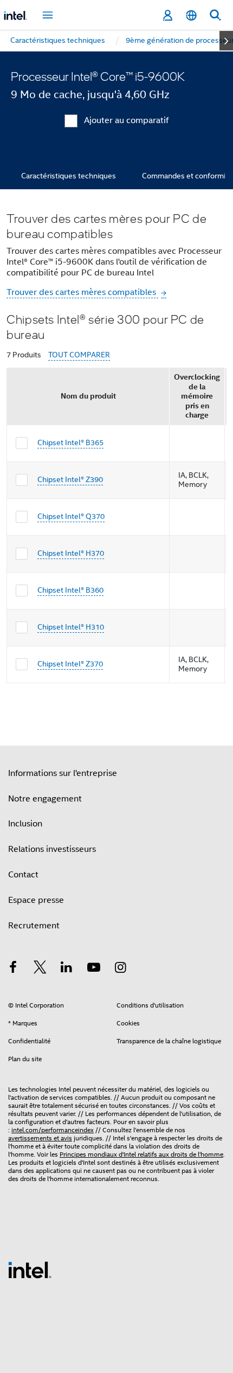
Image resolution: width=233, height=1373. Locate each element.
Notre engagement (45, 798)
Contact (23, 874)
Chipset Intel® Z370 (70, 664)
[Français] (191, 15)
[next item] (226, 40)
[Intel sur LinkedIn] (66, 969)
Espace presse (36, 900)
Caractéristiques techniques (68, 176)
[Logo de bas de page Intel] (29, 1269)
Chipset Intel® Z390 (70, 479)
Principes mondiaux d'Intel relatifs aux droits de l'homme (141, 1154)
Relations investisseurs (52, 849)
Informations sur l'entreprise (62, 773)
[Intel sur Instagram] (120, 969)
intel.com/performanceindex (52, 1130)
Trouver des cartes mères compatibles (82, 292)
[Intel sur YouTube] (94, 969)
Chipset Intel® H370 (70, 553)
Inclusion (25, 823)
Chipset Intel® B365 (70, 442)
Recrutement (34, 925)
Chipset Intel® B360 (70, 590)
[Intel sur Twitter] (40, 969)
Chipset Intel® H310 (70, 627)
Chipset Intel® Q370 (71, 516)
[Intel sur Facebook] (13, 969)
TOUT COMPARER (79, 355)
